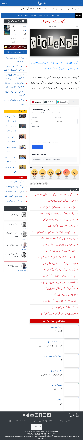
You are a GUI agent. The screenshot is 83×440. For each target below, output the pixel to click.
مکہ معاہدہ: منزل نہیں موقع (55, 342)
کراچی (52, 15)
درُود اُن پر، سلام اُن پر (56, 371)
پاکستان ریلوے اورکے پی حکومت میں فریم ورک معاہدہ (10, 141)
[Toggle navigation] (79, 3)
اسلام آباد (46, 15)
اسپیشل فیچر (39, 9)
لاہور (57, 15)
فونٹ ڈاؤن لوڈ (37, 427)
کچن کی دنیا (59, 399)
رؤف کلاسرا (23, 229)
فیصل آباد (33, 15)
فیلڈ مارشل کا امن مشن (12, 245)
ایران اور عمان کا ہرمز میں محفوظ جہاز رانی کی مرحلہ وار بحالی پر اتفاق (14, 196)
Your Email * (58, 117)
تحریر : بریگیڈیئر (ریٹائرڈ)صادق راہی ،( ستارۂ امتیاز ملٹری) (50, 346)
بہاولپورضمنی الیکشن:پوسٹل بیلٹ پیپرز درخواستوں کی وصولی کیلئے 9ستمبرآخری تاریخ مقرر (15, 68)
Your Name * (34, 117)
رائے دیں (52, 421)
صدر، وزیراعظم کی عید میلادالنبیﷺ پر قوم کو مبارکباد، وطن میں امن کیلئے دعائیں (14, 201)
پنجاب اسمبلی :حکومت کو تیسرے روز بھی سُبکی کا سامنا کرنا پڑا (15, 59)
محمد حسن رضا (22, 260)
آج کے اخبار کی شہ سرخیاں (14, 52)
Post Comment (38, 147)
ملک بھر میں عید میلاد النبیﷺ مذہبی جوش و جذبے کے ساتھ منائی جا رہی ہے (14, 191)
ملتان (40, 15)
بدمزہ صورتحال (14, 214)
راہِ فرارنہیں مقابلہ (57, 385)
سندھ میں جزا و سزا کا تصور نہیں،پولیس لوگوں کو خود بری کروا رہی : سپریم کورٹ (15, 76)
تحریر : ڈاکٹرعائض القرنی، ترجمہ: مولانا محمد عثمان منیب (51, 375)
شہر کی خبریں (47, 9)
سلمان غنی (23, 249)
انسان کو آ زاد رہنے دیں (56, 327)
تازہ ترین (70, 9)
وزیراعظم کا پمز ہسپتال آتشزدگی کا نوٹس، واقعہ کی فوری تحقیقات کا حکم (15, 187)
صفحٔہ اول (77, 9)
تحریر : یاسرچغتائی (58, 331)
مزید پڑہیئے (72, 190)
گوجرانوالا (26, 15)
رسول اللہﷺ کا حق (13, 266)
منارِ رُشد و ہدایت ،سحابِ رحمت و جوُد (52, 356)
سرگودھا (20, 15)
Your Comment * (36, 126)
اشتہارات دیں (32, 421)
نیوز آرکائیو (60, 421)
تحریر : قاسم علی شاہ (58, 389)
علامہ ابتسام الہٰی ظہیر (21, 271)
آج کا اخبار (63, 9)
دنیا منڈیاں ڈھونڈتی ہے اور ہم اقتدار (11, 255)
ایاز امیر (24, 219)
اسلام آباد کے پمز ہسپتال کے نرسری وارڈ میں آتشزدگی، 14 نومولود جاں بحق (14, 182)
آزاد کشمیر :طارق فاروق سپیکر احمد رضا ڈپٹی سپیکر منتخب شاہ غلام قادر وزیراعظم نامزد (14, 85)
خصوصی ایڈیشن (31, 9)
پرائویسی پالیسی (43, 421)
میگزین (23, 9)
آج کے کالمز (55, 9)
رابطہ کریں (69, 421)
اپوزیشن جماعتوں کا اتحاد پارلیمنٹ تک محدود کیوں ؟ (14, 102)
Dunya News (20, 421)
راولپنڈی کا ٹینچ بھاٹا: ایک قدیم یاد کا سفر (12, 235)
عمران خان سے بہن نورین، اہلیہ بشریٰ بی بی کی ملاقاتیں (14, 93)
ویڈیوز (45, 427)
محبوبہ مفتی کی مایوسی (13, 224)
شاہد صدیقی (23, 239)
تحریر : (61, 360)
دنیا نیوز (10, 421)
